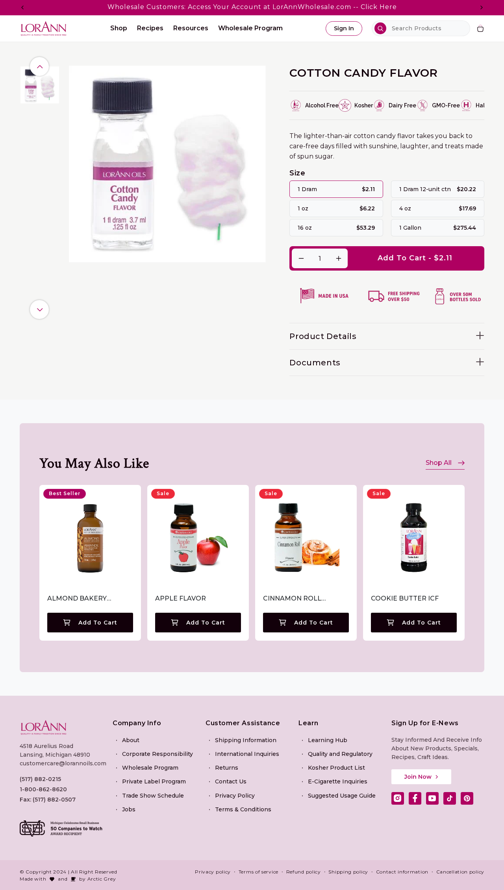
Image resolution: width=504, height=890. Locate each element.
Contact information (402, 872)
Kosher (363, 105)
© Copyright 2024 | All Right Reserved (68, 872)
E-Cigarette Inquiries (337, 781)
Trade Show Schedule (153, 795)
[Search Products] (380, 28)
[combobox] (421, 28)
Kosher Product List (336, 767)
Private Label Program (154, 781)
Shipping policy (348, 872)
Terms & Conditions (243, 809)
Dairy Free (402, 105)
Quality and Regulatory (340, 753)
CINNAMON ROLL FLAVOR (292, 599)
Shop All (439, 462)
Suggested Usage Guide (342, 795)
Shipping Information (245, 740)
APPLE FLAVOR (180, 598)
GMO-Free (446, 105)
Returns (226, 767)
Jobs (128, 809)
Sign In (344, 28)
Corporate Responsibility (157, 753)
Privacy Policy (235, 795)
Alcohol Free (322, 105)
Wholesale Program (150, 767)
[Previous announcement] (22, 7)
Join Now (418, 776)
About (130, 740)
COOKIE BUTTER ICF (405, 598)
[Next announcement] (481, 7)
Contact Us (230, 781)
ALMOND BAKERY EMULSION (77, 599)
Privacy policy (213, 872)
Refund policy (303, 872)
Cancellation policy (460, 872)
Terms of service (258, 872)
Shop (118, 28)
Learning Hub (327, 740)
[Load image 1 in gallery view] (39, 85)
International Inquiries (247, 753)
